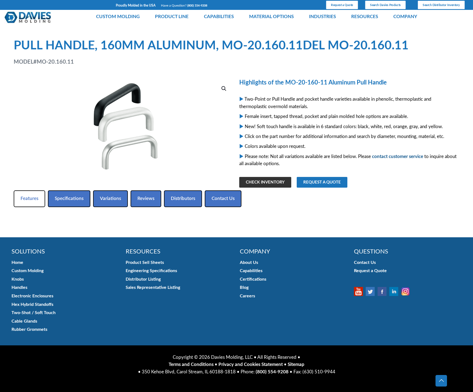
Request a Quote (370, 271)
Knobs (17, 279)
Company (405, 16)
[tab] (29, 198)
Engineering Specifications (151, 271)
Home (17, 262)
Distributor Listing (143, 279)
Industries (322, 16)
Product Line (172, 16)
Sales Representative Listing (153, 287)
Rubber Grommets (29, 329)
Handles (19, 287)
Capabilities (219, 16)
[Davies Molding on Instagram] (407, 291)
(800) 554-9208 (197, 5)
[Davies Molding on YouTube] (360, 291)
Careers (247, 296)
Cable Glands (24, 321)
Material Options (271, 16)
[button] (224, 88)
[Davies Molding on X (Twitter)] (371, 291)
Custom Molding (118, 16)
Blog (244, 287)
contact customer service (397, 156)
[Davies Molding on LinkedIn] (395, 291)
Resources (364, 16)
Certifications (253, 279)
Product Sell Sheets (145, 262)
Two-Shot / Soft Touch (33, 313)
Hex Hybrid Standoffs (32, 304)
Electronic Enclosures (32, 296)
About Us (249, 262)
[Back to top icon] (441, 381)
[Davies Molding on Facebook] (383, 291)
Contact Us (365, 262)
